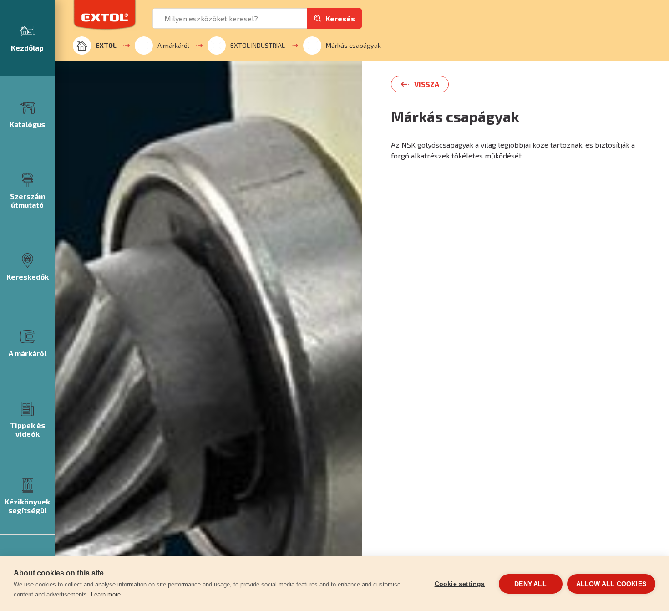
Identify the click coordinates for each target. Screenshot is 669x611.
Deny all (530, 583)
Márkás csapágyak (353, 45)
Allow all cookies (611, 583)
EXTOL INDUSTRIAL (257, 45)
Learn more (106, 594)
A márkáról (173, 45)
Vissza (426, 84)
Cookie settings (460, 583)
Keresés (340, 18)
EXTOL (106, 45)
